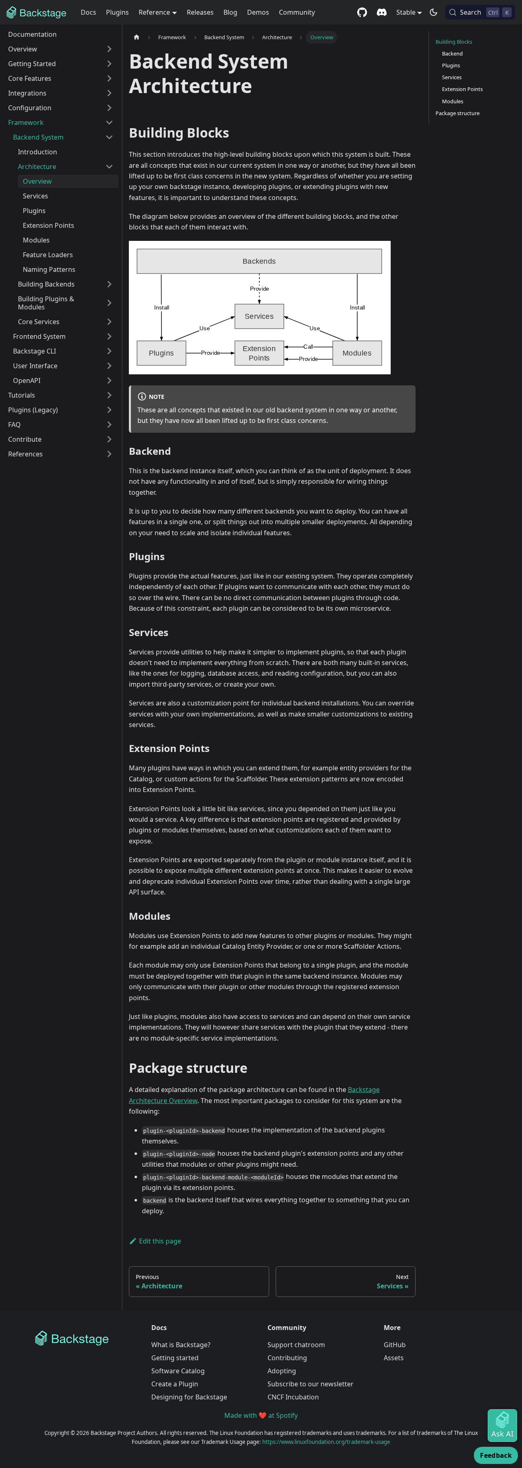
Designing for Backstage (189, 1396)
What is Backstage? (180, 1344)
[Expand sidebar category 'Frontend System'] (109, 336)
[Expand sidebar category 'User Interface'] (109, 365)
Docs (88, 12)
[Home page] (136, 37)
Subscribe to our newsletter (311, 1383)
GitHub (395, 1344)
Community (297, 12)
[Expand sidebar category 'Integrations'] (109, 93)
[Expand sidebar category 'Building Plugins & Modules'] (109, 303)
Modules (452, 101)
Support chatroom (296, 1344)
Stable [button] (406, 12)
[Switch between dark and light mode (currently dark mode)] (433, 12)
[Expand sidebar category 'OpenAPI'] (109, 380)
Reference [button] (154, 12)
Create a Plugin (174, 1383)
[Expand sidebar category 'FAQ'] (109, 424)
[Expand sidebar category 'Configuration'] (109, 107)
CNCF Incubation (293, 1396)
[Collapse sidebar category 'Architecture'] (109, 166)
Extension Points (462, 89)
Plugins (117, 12)
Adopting (282, 1370)
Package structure (458, 113)
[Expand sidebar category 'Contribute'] (109, 439)
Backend (452, 53)
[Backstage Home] (86, 1338)
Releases (200, 12)
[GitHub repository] (362, 12)
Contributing (287, 1357)
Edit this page (160, 1241)
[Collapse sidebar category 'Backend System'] (109, 137)
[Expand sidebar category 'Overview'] (109, 49)
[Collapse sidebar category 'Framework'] (109, 122)
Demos (258, 12)
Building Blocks (454, 41)
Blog (230, 12)
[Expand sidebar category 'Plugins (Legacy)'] (109, 409)
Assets (394, 1357)
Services (452, 77)
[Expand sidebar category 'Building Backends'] (109, 284)
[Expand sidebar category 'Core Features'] (109, 78)
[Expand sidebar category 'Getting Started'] (109, 63)
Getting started (175, 1357)
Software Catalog (178, 1370)
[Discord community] (382, 12)
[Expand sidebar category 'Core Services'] (109, 321)
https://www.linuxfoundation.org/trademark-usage (326, 1442)
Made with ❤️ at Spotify (261, 1415)
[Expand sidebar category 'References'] (109, 453)
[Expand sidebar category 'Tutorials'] (109, 395)
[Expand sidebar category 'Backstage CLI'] (109, 351)
